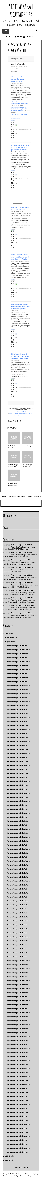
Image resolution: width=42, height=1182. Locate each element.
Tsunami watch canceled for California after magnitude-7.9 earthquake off (19, 109)
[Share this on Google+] (18, 421)
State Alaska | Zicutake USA (21, 10)
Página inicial (21, 496)
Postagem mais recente (8, 496)
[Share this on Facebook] (13, 421)
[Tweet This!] (15, 421)
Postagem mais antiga (34, 496)
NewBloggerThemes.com (32, 1176)
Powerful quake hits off (19, 114)
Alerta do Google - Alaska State (27, 447)
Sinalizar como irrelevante (25, 129)
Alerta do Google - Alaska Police (13, 447)
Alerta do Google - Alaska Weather (19, 47)
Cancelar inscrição (21, 411)
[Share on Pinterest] (21, 421)
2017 (7, 1156)
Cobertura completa (15, 118)
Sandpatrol (12, 1176)
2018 (7, 633)
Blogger (25, 1168)
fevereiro (10, 637)
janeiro (9, 642)
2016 (7, 1160)
